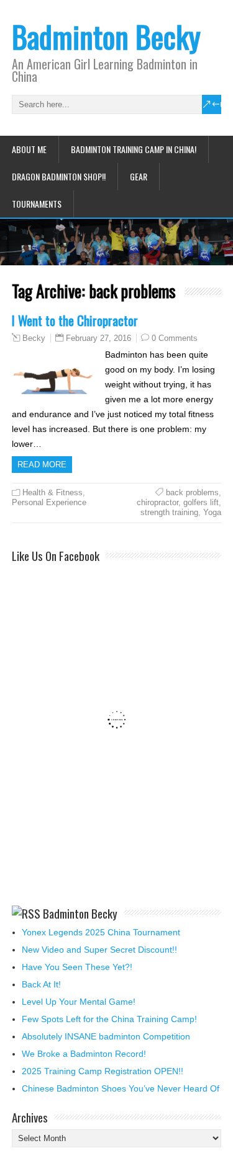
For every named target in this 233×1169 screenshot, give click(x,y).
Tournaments (37, 203)
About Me (29, 149)
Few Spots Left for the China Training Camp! (109, 1019)
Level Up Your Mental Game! (78, 1002)
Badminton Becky (106, 36)
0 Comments (175, 338)
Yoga (212, 512)
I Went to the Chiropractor (75, 320)
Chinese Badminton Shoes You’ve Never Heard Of (120, 1088)
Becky (33, 338)
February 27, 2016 (98, 338)
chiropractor (157, 502)
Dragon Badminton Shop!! (59, 176)
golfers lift (201, 502)
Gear (138, 176)
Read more (41, 464)
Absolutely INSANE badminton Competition (106, 1036)
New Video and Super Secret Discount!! (99, 950)
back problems (192, 492)
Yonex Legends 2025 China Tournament (101, 932)
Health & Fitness (52, 492)
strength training (169, 512)
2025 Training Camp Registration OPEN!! (102, 1071)
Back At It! (41, 984)
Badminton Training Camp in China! (133, 149)
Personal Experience (49, 502)
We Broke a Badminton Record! (84, 1054)
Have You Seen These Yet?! (77, 967)
